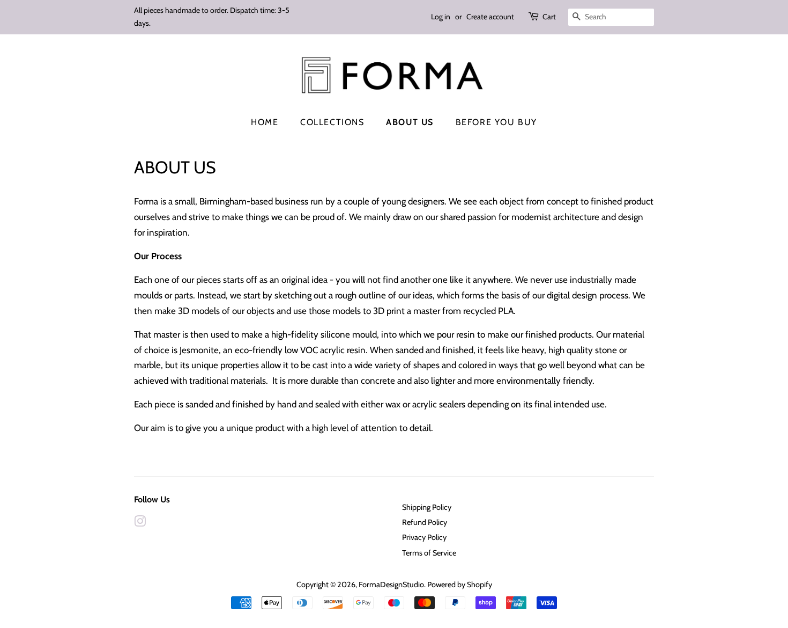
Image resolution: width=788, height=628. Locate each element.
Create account (490, 16)
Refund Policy (424, 522)
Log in (440, 16)
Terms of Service (429, 553)
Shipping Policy (426, 507)
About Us (410, 122)
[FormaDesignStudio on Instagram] (140, 523)
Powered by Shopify (459, 584)
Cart (549, 16)
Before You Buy (496, 122)
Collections (332, 122)
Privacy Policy (424, 537)
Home (264, 122)
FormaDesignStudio (391, 584)
